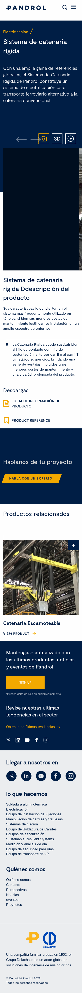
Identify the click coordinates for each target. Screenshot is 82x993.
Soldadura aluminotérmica (26, 804)
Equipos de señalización (25, 834)
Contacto (13, 885)
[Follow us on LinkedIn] (26, 776)
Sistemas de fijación (22, 824)
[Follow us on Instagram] (70, 776)
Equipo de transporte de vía (27, 854)
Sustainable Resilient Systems (30, 839)
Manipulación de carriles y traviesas (34, 819)
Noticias (12, 895)
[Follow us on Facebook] (55, 776)
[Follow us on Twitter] (11, 776)
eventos (12, 900)
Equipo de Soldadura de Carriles (31, 829)
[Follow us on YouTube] (41, 776)
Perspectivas (16, 890)
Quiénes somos (18, 880)
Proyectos (14, 905)
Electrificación (17, 809)
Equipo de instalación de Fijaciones (33, 814)
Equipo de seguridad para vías (30, 849)
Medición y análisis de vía (26, 844)
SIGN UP (25, 682)
